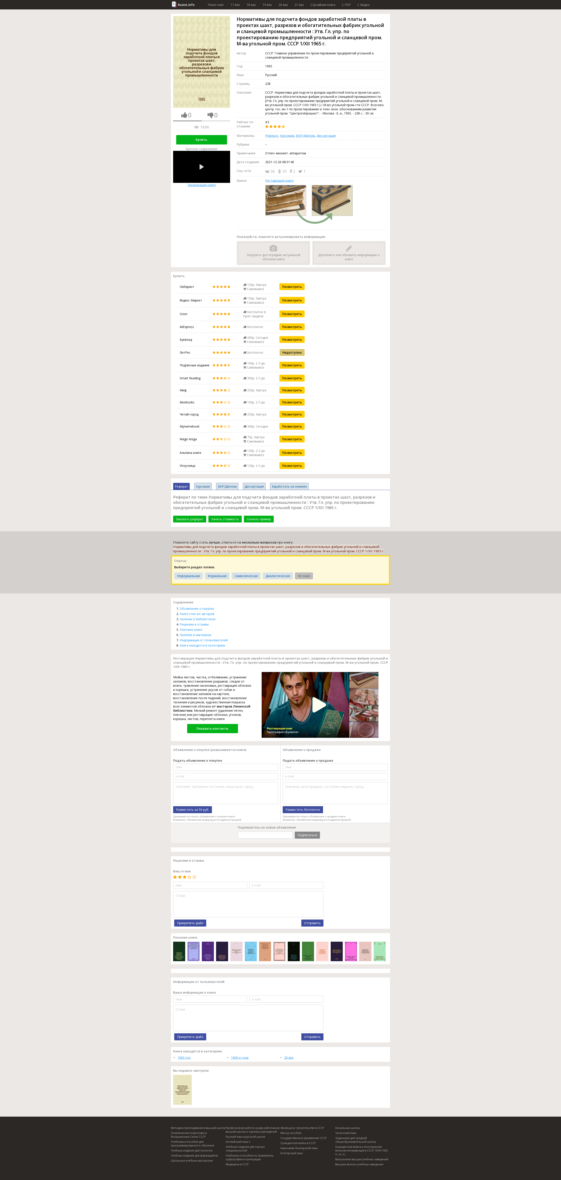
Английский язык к (238, 1142)
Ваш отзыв (182, 871)
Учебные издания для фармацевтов (194, 1155)
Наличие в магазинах (195, 635)
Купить (201, 139)
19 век (267, 5)
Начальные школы (347, 1128)
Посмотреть (292, 287)
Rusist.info (186, 5)
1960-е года (240, 1057)
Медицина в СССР (237, 1164)
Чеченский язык (345, 1133)
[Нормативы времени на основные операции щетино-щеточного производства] (308, 952)
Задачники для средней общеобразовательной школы (355, 1140)
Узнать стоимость (225, 519)
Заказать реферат (189, 519)
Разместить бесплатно (303, 809)
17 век (235, 5)
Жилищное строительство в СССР (302, 1128)
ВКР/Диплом (305, 136)
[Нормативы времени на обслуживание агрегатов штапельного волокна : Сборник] (351, 952)
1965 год (184, 1057)
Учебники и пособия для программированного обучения (192, 1143)
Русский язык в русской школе (245, 1137)
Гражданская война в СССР (298, 1143)
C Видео (363, 5)
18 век (251, 5)
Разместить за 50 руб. (192, 809)
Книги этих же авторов (197, 614)
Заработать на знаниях (289, 486)
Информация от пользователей (204, 640)
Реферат (271, 136)
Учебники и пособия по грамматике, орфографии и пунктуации (250, 1157)
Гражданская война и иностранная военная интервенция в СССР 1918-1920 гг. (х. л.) (361, 1150)
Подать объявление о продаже (308, 760)
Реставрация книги (279, 180)
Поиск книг (216, 5)
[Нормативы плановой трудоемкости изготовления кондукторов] (322, 952)
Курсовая (287, 136)
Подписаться (307, 835)
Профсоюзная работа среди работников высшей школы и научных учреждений (252, 1130)
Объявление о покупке (197, 608)
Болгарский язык (291, 1153)
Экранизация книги (202, 185)
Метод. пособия (290, 1133)
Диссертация (326, 136)
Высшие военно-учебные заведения (359, 1164)
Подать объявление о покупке (197, 760)
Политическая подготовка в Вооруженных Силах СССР (189, 1135)
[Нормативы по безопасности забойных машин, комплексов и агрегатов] (222, 952)
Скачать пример (259, 519)
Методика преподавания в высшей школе (198, 1128)
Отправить (312, 923)
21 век (299, 5)
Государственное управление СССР (303, 1138)
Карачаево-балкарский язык (299, 1148)
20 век (283, 5)
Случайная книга (323, 5)
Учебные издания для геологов (191, 1150)
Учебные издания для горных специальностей (245, 1148)
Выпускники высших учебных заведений (361, 1159)
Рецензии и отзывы (194, 624)
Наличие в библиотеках (197, 619)
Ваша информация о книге (194, 992)
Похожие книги (191, 629)
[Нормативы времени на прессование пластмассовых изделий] (294, 952)
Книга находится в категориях (202, 645)
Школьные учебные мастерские (192, 1160)
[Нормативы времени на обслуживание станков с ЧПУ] (365, 952)
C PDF (346, 5)
